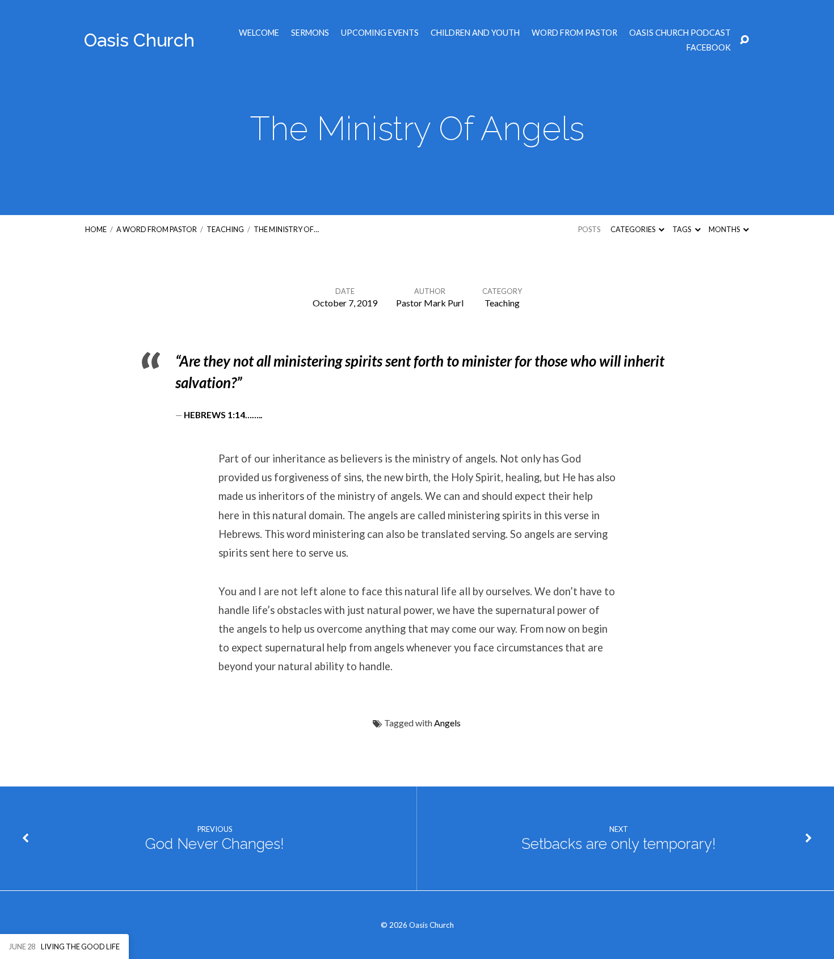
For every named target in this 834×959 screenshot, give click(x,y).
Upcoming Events (380, 33)
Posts (589, 229)
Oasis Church (139, 40)
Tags (682, 229)
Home (96, 229)
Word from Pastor (574, 33)
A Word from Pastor (156, 229)
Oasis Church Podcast (680, 33)
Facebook (708, 48)
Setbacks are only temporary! (618, 843)
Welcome (259, 33)
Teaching (225, 229)
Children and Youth (475, 33)
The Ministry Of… (286, 229)
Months (725, 229)
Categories (633, 229)
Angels (447, 722)
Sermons (310, 33)
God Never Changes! (214, 843)
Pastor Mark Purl (430, 302)
